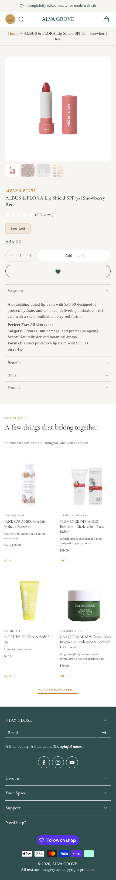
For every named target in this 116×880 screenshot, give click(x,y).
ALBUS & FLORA (20, 190)
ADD (7, 560)
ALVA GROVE (64, 864)
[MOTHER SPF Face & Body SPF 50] (30, 600)
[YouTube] (72, 762)
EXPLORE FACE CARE (55, 690)
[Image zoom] (58, 109)
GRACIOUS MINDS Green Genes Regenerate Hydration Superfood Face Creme (86, 641)
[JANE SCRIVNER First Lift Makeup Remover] (30, 485)
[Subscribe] (104, 733)
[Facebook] (44, 762)
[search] (21, 19)
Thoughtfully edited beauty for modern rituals (61, 6)
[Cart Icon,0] (105, 19)
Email (13, 733)
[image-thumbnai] (12, 170)
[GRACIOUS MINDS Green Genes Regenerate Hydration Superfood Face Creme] (86, 600)
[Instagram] (58, 762)
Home (13, 33)
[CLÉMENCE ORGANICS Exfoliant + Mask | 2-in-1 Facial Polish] (86, 485)
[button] (74, 255)
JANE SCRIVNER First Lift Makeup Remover (25, 524)
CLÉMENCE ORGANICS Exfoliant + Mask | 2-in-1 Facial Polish (82, 526)
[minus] (11, 256)
